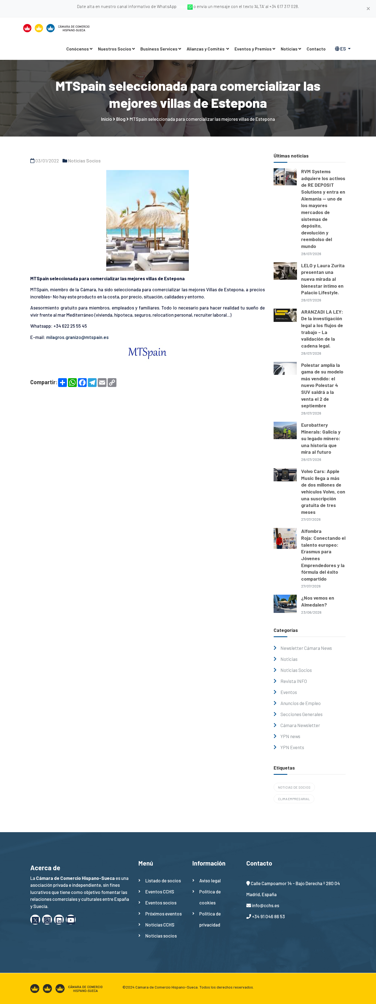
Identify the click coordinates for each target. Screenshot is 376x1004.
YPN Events (292, 747)
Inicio (106, 119)
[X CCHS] (35, 920)
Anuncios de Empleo (300, 703)
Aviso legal (210, 880)
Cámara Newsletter (300, 725)
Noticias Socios (84, 160)
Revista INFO (293, 681)
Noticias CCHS (160, 924)
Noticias (289, 48)
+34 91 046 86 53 (268, 916)
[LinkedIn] (59, 920)
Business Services (159, 48)
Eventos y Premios (253, 48)
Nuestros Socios (114, 48)
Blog (121, 119)
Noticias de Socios (294, 787)
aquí (182, 6)
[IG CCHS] (47, 920)
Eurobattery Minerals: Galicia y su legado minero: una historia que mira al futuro (320, 438)
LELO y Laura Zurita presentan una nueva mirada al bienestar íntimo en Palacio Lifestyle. (323, 279)
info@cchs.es (265, 905)
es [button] (343, 48)
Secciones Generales (301, 714)
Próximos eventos (163, 913)
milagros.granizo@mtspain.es (77, 337)
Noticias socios (161, 935)
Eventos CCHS (159, 891)
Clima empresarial (294, 799)
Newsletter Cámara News (306, 648)
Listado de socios (163, 880)
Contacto (316, 48)
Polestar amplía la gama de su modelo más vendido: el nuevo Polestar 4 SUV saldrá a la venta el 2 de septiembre (322, 385)
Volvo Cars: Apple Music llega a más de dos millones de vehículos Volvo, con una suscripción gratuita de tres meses (323, 491)
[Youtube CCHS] (71, 920)
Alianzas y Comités (206, 48)
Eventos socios (160, 902)
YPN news (290, 736)
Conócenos (77, 48)
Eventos (288, 692)
